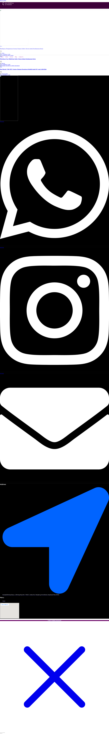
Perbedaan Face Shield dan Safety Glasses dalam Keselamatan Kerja (18, 59)
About (6, 56)
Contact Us (21, 56)
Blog (16, 56)
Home (2, 56)
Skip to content (3, 0)
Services (11, 56)
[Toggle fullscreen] (1, 732)
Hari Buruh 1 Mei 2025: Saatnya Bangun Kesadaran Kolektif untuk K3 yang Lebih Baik (23, 69)
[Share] (3, 732)
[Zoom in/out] (0, 732)
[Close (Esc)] (4, 732)
